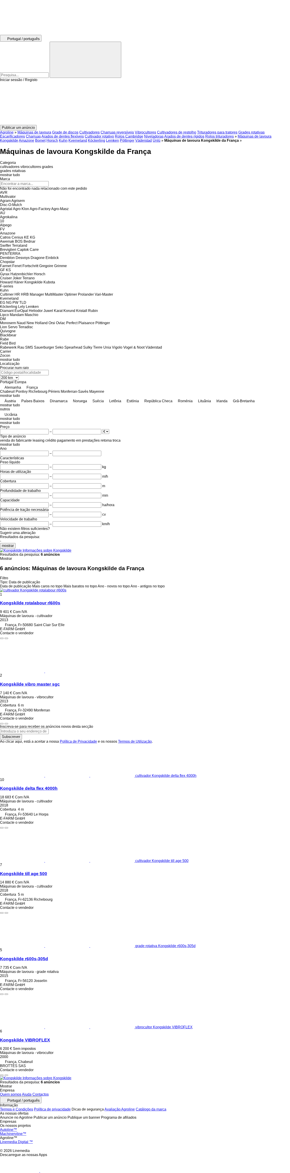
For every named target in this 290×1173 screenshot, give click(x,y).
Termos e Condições (16, 1109)
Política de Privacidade (78, 741)
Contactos (40, 1094)
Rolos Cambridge (129, 136)
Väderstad (143, 140)
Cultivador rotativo (99, 136)
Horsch (52, 140)
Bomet (40, 140)
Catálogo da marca (151, 1109)
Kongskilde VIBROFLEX (25, 1040)
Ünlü (156, 140)
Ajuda (26, 1094)
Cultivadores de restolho (176, 132)
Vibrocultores (145, 132)
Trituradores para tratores (217, 132)
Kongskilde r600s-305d (24, 958)
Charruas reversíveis (117, 132)
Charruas (33, 136)
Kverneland (77, 140)
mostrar (8, 546)
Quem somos (10, 1094)
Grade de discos (65, 132)
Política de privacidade (52, 1109)
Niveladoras (154, 136)
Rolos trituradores (219, 136)
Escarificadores (12, 136)
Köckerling (96, 140)
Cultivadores (89, 132)
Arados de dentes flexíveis (62, 136)
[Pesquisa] (85, 60)
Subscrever (11, 737)
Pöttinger (127, 140)
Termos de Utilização (135, 741)
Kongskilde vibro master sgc (30, 684)
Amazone (26, 140)
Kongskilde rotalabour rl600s (30, 603)
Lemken (112, 140)
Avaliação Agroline (119, 1109)
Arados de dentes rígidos (184, 136)
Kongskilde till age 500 (23, 873)
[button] (145, 103)
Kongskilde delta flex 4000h (29, 788)
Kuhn (63, 140)
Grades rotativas (251, 132)
